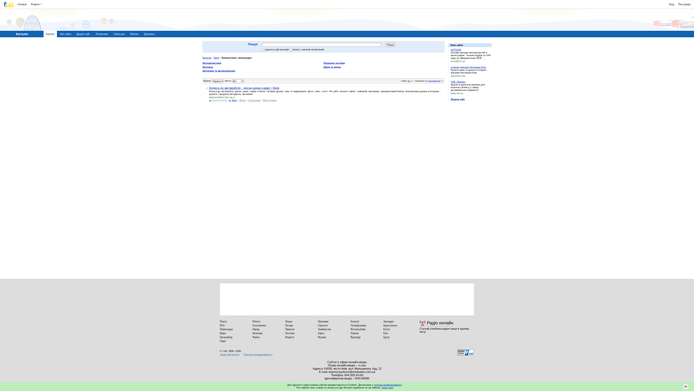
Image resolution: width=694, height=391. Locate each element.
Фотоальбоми (358, 329)
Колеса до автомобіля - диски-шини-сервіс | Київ (244, 88)
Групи (386, 337)
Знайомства (324, 329)
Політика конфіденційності (258, 354)
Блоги (386, 329)
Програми (323, 321)
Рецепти (289, 337)
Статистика (254, 100)
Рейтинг (134, 34)
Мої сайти (65, 34)
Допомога (149, 34)
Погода (289, 325)
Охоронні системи (334, 63)
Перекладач (226, 329)
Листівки (290, 333)
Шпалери (257, 333)
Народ (255, 329)
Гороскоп (323, 325)
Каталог (50, 34)
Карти (321, 333)
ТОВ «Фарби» (458, 82)
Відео (223, 333)
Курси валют (390, 325)
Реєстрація (684, 4)
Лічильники (102, 34)
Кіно (385, 333)
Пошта (223, 321)
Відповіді (356, 337)
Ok (685, 386)
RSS (222, 325)
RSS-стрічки (270, 100)
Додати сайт (83, 34)
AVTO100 (456, 50)
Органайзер (226, 337)
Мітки (242, 100)
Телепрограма (358, 325)
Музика (322, 337)
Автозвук (207, 67)
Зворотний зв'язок (229, 354)
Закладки (388, 321)
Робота (256, 321)
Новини (355, 333)
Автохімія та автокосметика (218, 71)
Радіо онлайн (440, 322)
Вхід (671, 4)
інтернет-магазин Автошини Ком (468, 67)
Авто (216, 57)
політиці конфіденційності (388, 385)
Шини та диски (332, 67)
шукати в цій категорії (277, 49)
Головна (22, 4)
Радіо (223, 341)
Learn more (387, 387)
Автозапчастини (211, 63)
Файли (256, 337)
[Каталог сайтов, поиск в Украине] (466, 351)
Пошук (288, 321)
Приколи (289, 329)
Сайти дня (119, 34)
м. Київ (233, 100)
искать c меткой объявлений (308, 49)
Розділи (35, 4)
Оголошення (259, 325)
